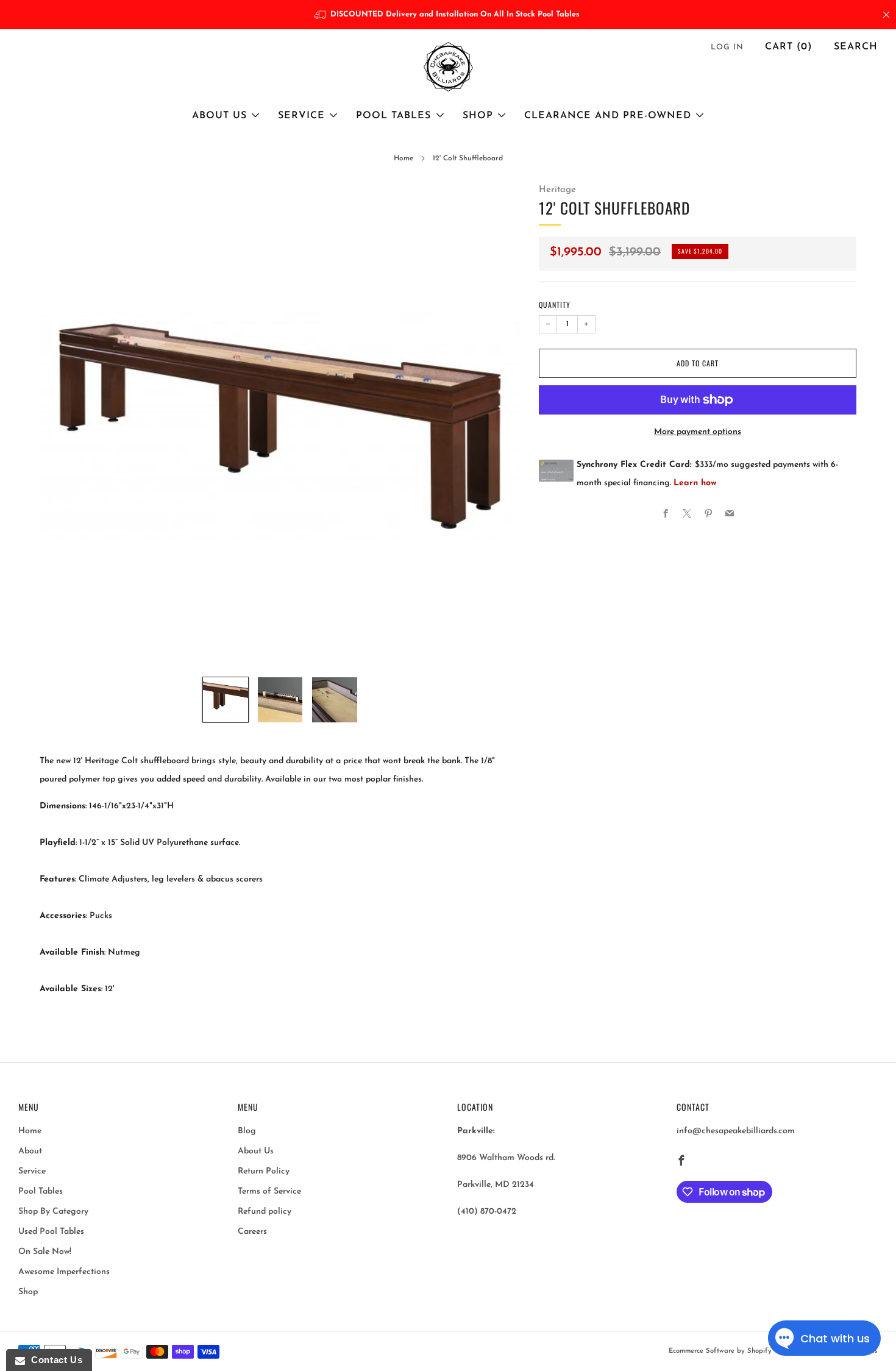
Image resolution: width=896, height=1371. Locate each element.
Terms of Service (269, 1191)
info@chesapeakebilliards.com (736, 1131)
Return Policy (264, 1171)
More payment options (697, 431)
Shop (478, 116)
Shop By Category (53, 1211)
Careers (252, 1231)
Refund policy (264, 1211)
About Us (219, 116)
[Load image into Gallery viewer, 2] (280, 700)
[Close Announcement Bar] (886, 14)
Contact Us (53, 1360)
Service (301, 116)
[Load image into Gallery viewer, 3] (334, 700)
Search (856, 47)
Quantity (555, 304)
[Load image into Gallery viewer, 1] (225, 700)
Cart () (788, 47)
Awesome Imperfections (64, 1272)
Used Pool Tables (51, 1231)
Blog (247, 1131)
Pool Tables (393, 116)
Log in (727, 47)
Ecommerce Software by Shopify (720, 1351)
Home (403, 158)
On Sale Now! (44, 1251)
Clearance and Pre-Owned (607, 116)
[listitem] (448, 14)
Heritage (557, 189)
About (30, 1151)
